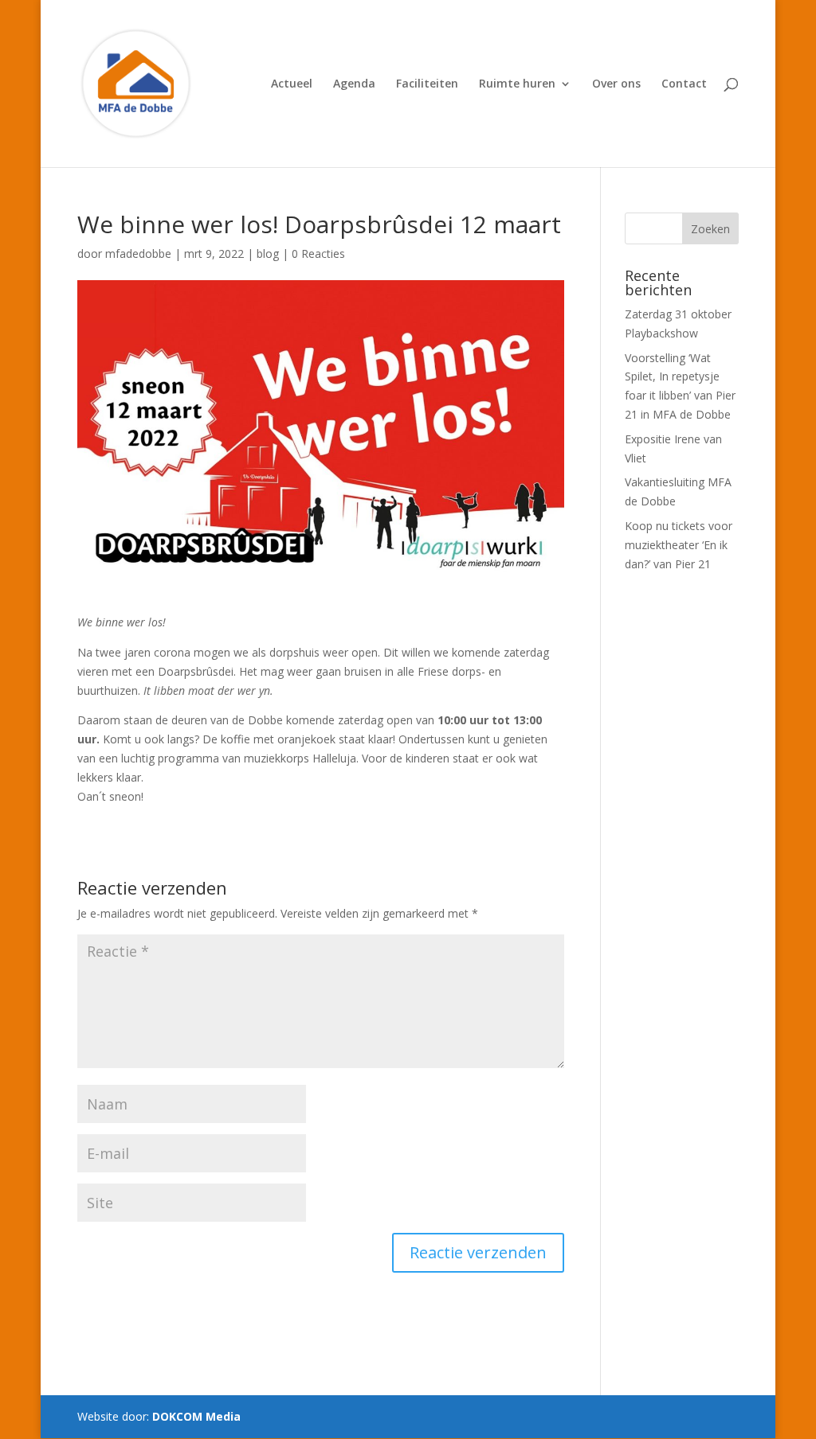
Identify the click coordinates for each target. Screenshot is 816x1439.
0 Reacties (318, 253)
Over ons (616, 84)
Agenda (354, 84)
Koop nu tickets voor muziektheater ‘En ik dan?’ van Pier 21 (678, 544)
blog (268, 253)
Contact (684, 84)
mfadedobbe (138, 253)
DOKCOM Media (196, 1416)
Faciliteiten (427, 84)
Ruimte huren (517, 84)
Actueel (291, 84)
